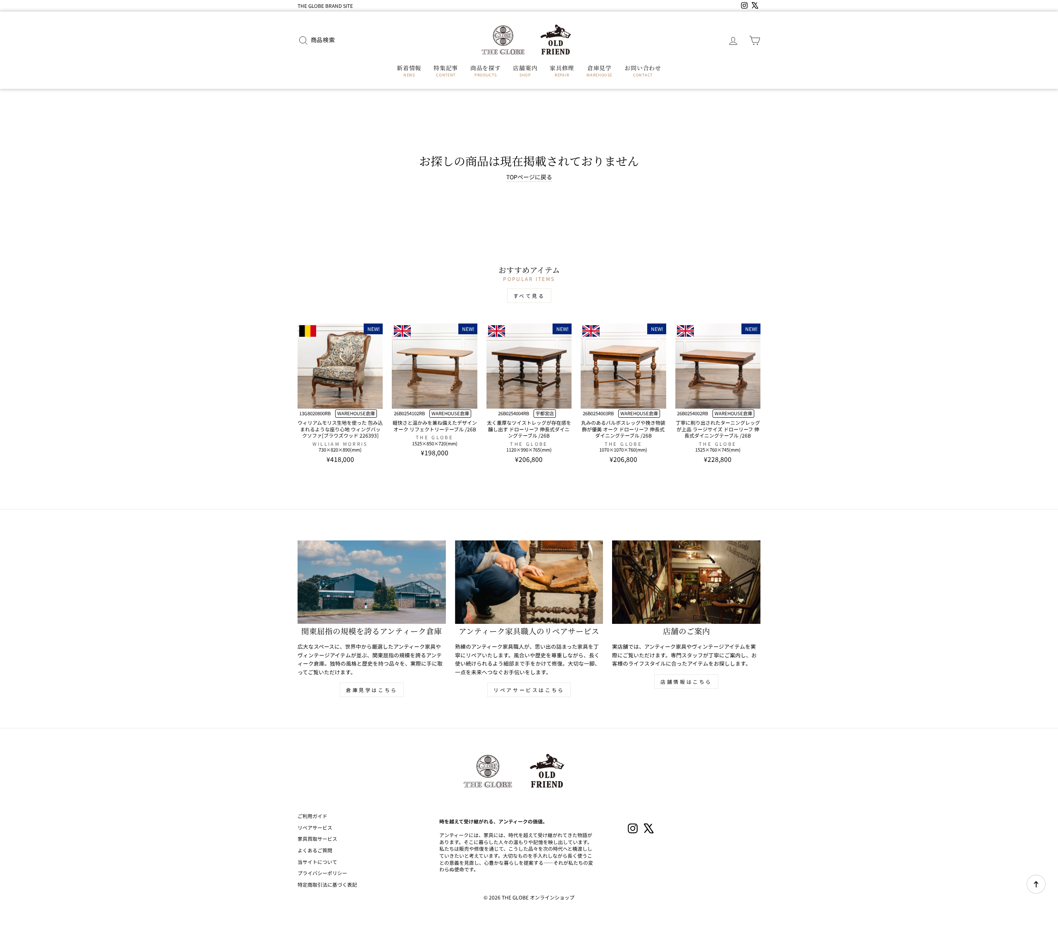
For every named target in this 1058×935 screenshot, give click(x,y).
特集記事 (446, 71)
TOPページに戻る (529, 177)
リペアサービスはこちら (529, 689)
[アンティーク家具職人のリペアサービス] (529, 582)
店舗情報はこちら (686, 681)
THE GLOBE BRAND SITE (325, 5)
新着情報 (409, 71)
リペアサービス (315, 827)
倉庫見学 (599, 71)
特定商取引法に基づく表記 (327, 884)
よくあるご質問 (315, 850)
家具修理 (562, 71)
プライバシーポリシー (322, 872)
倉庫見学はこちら (372, 689)
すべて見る (529, 295)
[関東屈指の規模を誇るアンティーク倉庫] (372, 582)
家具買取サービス (317, 838)
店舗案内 (525, 71)
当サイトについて (317, 861)
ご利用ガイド (312, 815)
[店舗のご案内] (686, 582)
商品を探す (485, 71)
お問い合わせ (642, 71)
